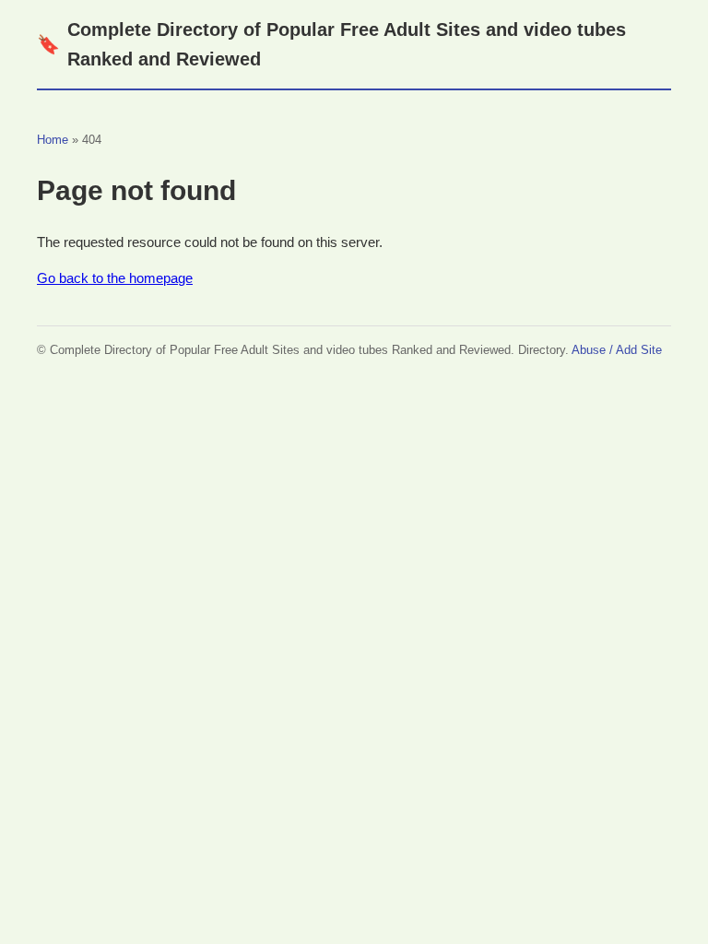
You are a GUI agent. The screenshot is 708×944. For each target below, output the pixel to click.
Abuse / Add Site (617, 350)
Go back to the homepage (115, 278)
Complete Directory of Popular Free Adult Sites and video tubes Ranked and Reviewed (331, 44)
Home (52, 140)
